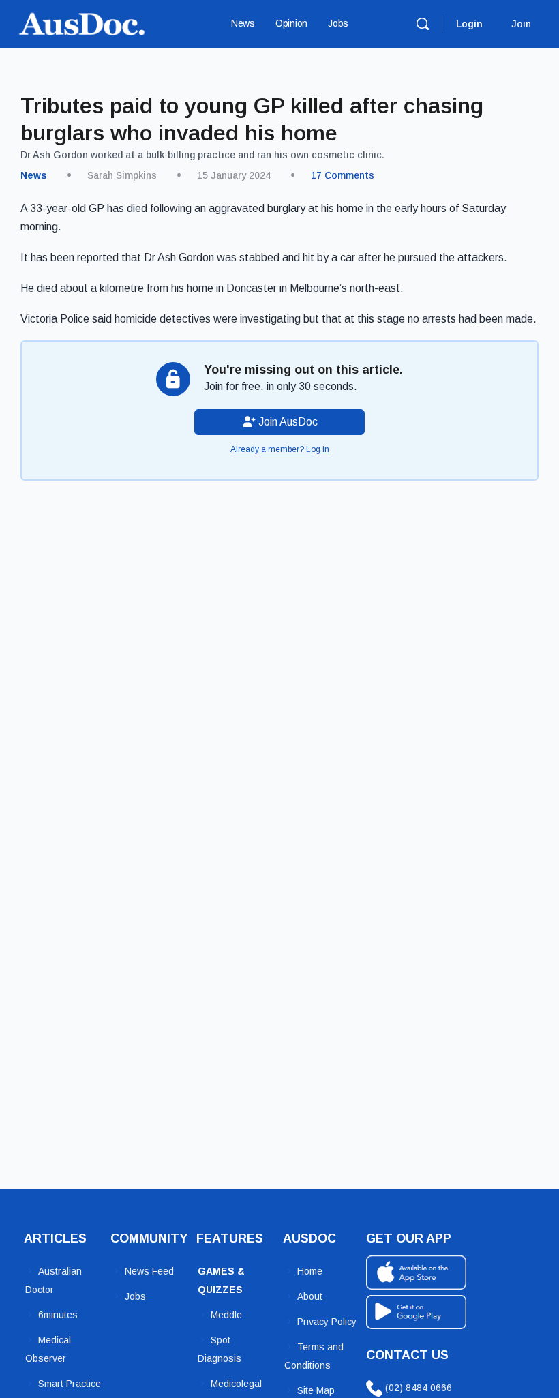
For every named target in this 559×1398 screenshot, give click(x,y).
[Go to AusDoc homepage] (82, 22)
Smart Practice (69, 1383)
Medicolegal (236, 1383)
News (33, 175)
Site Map (316, 1390)
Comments (342, 175)
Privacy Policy (327, 1321)
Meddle (226, 1314)
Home (309, 1271)
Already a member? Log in (279, 449)
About (309, 1296)
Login (469, 23)
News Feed (149, 1271)
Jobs (135, 1296)
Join (521, 23)
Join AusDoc (287, 422)
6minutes (58, 1314)
